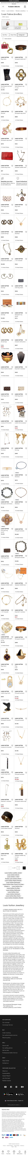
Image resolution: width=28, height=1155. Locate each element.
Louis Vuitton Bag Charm (13, 896)
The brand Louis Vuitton (9, 914)
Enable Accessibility (14, 1)
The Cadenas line (8, 1006)
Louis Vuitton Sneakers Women (14, 898)
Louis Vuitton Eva (17, 886)
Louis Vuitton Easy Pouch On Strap (13, 884)
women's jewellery (19, 995)
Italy (15, 1146)
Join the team (6, 1078)
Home (3, 11)
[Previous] (9, 867)
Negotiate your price (6, 181)
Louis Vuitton (10, 11)
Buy (3, 1030)
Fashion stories (6, 1080)
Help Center (5, 1061)
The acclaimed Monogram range (12, 1004)
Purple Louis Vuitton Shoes (13, 879)
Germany (22, 1145)
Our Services (6, 1019)
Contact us (5, 1063)
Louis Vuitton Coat (13, 892)
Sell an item (5, 1050)
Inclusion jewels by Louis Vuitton (12, 1007)
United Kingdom (10, 1145)
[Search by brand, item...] (3, 6)
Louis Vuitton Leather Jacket (13, 873)
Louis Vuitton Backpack (13, 882)
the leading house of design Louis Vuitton (13, 984)
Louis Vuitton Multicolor (13, 890)
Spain (13, 1146)
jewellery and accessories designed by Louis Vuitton (12, 953)
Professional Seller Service (9, 1053)
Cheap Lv (7, 886)
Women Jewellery (20, 11)
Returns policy (6, 1037)
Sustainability (6, 1073)
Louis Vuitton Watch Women (13, 880)
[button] (25, 7)
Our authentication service (9, 1035)
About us (4, 1071)
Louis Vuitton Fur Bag (13, 888)
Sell (3, 1042)
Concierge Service (7, 1025)
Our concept (5, 1022)
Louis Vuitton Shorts (13, 875)
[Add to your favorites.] (12, 57)
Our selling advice (7, 1048)
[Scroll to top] (24, 867)
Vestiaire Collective (9, 1068)
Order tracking (6, 1033)
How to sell (5, 1045)
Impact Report (6, 1076)
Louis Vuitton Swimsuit (13, 894)
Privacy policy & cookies (13, 1105)
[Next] (18, 867)
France (4, 1145)
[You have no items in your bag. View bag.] (25, 7)
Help (3, 1058)
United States (16, 1145)
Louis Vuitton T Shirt (13, 877)
